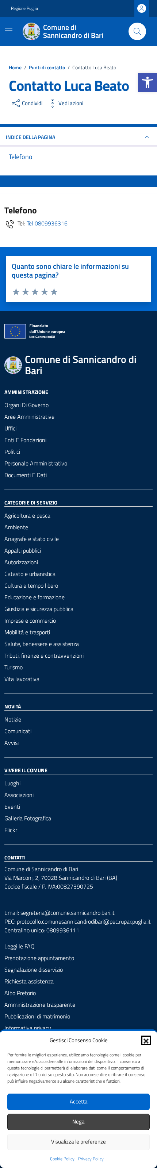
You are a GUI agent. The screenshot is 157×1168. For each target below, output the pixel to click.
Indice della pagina (30, 137)
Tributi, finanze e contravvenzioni (44, 655)
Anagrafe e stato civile (31, 538)
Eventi (12, 806)
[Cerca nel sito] (137, 31)
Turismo (13, 667)
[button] (147, 82)
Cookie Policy (62, 1159)
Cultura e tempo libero (31, 585)
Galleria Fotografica (27, 818)
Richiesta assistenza (29, 981)
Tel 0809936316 (47, 223)
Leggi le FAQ (19, 946)
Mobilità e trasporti (27, 632)
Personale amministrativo (35, 463)
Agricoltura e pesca (27, 515)
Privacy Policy (91, 1159)
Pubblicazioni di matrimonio (37, 1016)
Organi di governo (26, 405)
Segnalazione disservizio (33, 969)
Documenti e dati (25, 475)
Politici (12, 451)
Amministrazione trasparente (39, 1004)
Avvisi (11, 742)
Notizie (12, 719)
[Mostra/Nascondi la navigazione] (8, 30)
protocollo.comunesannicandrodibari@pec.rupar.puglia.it (84, 921)
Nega (78, 1121)
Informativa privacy (27, 1028)
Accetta (79, 1101)
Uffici (10, 428)
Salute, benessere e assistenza (41, 643)
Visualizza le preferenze (78, 1141)
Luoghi (12, 783)
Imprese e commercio (30, 620)
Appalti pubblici (22, 550)
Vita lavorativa (21, 678)
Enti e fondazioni (25, 440)
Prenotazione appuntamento (39, 958)
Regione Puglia (24, 8)
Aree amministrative (29, 416)
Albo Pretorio (20, 993)
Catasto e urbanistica (29, 573)
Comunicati (17, 731)
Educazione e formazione (34, 597)
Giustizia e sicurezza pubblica (38, 608)
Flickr (10, 829)
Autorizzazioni (21, 562)
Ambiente (16, 527)
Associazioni (19, 794)
